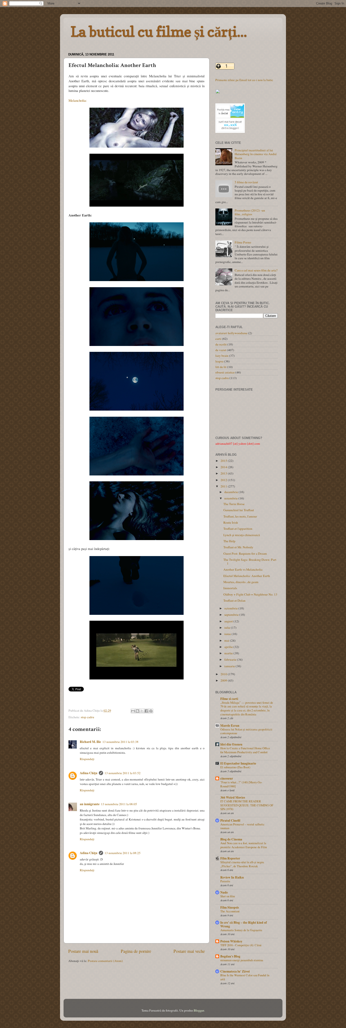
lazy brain (221, 355)
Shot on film (227, 896)
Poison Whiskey (231, 941)
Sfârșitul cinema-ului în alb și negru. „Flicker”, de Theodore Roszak (242, 864)
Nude (224, 892)
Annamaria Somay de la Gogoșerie (241, 930)
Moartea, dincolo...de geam (240, 582)
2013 (224, 473)
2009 (224, 680)
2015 (224, 461)
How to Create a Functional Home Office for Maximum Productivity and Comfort (245, 750)
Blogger (199, 1010)
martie (228, 653)
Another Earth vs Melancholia (242, 569)
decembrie (231, 492)
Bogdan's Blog (230, 956)
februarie (230, 659)
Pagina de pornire (136, 951)
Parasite (225, 881)
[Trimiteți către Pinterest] (151, 711)
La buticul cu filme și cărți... (159, 31)
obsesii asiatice (225, 372)
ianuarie (230, 666)
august (228, 621)
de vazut (220, 350)
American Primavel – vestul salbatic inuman (242, 826)
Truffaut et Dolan (234, 600)
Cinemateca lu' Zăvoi (235, 971)
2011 (224, 486)
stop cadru (87, 717)
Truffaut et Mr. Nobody (238, 547)
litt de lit (220, 367)
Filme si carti (229, 698)
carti (218, 339)
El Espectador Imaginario (238, 763)
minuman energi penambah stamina (241, 960)
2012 (224, 480)
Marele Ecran (229, 725)
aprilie (228, 647)
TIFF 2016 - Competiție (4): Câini (241, 945)
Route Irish (230, 522)
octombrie (231, 608)
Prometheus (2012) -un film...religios (250, 212)
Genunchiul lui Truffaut (238, 510)
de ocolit (221, 344)
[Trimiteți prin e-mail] (133, 711)
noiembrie (231, 498)
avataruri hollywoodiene (231, 333)
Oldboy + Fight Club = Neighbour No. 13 (250, 594)
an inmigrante (90, 804)
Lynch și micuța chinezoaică (241, 535)
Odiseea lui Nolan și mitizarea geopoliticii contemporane (246, 731)
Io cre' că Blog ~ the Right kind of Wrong (243, 924)
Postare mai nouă (83, 951)
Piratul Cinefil (230, 820)
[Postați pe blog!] (137, 711)
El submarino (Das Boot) (235, 767)
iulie (227, 627)
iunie (228, 634)
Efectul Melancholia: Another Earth (246, 576)
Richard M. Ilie (90, 741)
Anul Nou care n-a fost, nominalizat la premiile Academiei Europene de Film (243, 845)
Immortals (230, 588)
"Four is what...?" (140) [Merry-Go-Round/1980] (241, 784)
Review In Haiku (232, 877)
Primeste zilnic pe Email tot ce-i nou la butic (244, 80)
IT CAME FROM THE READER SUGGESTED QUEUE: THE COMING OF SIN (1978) (246, 805)
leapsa (219, 361)
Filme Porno (243, 242)
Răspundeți (87, 759)
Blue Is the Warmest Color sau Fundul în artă (244, 977)
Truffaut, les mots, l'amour (240, 516)
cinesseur (226, 778)
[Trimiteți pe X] (142, 711)
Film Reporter (230, 858)
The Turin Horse (234, 504)
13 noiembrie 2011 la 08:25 (123, 853)
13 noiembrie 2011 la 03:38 (120, 742)
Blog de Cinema (231, 839)
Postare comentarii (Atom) (105, 961)
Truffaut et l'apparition (237, 528)
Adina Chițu (88, 773)
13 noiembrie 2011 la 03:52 (123, 773)
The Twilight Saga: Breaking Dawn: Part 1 (249, 561)
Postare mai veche (189, 951)
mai (227, 640)
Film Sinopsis (229, 907)
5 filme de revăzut (246, 182)
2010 (224, 674)
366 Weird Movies (232, 797)
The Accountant (230, 911)
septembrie (231, 614)
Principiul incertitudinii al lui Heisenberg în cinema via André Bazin (256, 154)
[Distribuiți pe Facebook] (146, 711)
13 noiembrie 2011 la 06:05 (119, 804)
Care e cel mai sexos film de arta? (256, 270)
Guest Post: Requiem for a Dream (245, 553)
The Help (229, 541)
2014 (224, 467)
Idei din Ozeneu (231, 744)
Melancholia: (77, 100)
